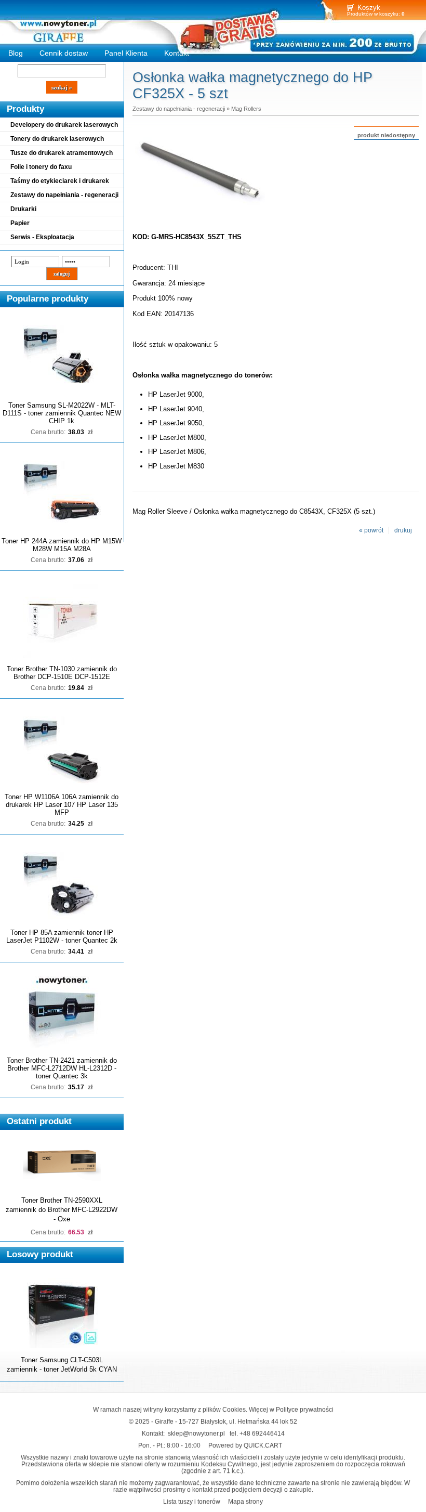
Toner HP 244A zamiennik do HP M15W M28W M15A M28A (62, 545)
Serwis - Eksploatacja (42, 237)
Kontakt (176, 53)
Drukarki (23, 209)
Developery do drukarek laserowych (64, 124)
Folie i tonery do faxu (41, 167)
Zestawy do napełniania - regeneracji (64, 195)
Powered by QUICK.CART (245, 1445)
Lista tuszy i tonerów (191, 1501)
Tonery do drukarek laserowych (57, 138)
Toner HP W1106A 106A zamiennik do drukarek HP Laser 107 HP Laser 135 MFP (61, 804)
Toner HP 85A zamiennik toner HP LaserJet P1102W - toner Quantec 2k (61, 936)
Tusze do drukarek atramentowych (61, 153)
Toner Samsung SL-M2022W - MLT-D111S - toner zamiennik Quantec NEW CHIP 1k (62, 413)
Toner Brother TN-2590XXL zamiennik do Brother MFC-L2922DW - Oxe (61, 1209)
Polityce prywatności (305, 1409)
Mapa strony (245, 1501)
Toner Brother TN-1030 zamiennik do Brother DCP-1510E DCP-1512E (62, 673)
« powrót (371, 530)
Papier (20, 223)
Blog (15, 53)
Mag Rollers (246, 109)
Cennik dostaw (63, 53)
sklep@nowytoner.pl (196, 1433)
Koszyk (368, 7)
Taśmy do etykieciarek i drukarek (59, 181)
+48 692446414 (262, 1433)
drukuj (403, 530)
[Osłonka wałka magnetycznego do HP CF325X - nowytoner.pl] (200, 215)
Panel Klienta (126, 53)
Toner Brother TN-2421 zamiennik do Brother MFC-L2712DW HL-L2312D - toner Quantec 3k (62, 1068)
